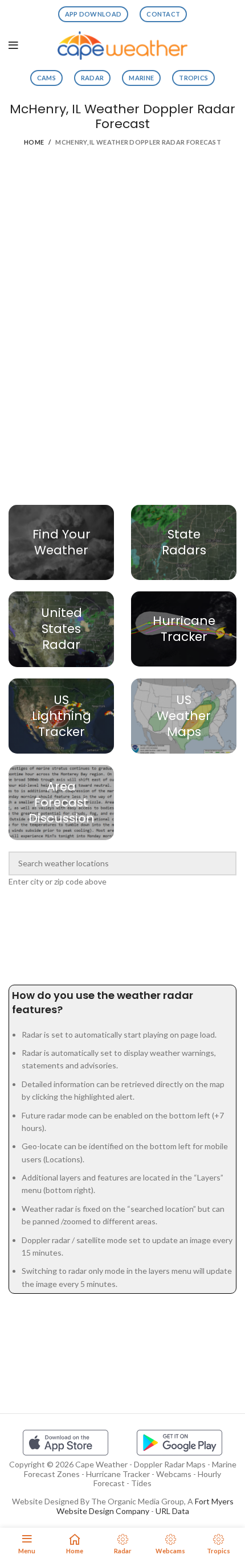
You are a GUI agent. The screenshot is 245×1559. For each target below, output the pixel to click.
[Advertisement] (122, 208)
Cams (46, 77)
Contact (163, 14)
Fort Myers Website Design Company (145, 1506)
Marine (141, 77)
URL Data (172, 1511)
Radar (92, 77)
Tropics (193, 77)
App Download (93, 14)
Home (34, 142)
